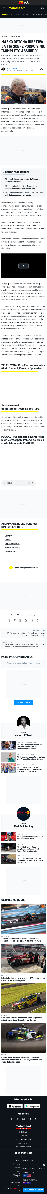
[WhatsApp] (20, 620)
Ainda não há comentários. (23, 664)
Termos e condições (16, 1182)
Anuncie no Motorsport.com (23, 1160)
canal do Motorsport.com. (15, 420)
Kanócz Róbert (11, 68)
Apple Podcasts (12, 543)
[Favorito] (36, 69)
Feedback (23, 1157)
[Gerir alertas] (37, 620)
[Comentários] (42, 69)
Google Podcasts (13, 547)
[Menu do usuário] (42, 8)
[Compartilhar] (32, 69)
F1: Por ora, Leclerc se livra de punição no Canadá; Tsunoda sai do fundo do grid (21, 187)
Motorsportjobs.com (23, 1139)
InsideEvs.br (23, 1132)
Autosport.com (23, 1143)
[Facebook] (9, 620)
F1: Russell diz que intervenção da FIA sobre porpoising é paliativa (22, 180)
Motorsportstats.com (23, 1147)
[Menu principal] (4, 8)
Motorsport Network (19, 1188)
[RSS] (35, 1119)
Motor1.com (23, 1136)
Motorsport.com (15, 408)
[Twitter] (15, 620)
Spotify (8, 535)
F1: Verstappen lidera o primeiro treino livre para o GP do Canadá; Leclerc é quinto (24, 194)
